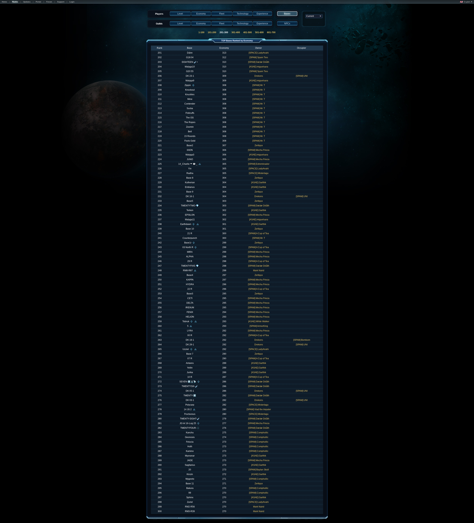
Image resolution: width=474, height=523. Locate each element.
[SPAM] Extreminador (258, 164)
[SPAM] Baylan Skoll (258, 469)
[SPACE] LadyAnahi (259, 53)
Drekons (258, 76)
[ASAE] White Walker (258, 321)
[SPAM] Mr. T (258, 85)
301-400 (235, 32)
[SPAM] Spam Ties (258, 57)
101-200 (212, 32)
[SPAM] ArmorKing (259, 326)
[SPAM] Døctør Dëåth (258, 62)
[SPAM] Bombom (301, 340)
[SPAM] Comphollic (258, 432)
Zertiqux (259, 145)
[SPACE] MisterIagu (258, 173)
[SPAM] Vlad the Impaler (259, 409)
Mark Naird (258, 270)
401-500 (247, 32)
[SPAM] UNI (302, 76)
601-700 (271, 32)
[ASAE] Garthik (258, 182)
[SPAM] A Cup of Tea (258, 233)
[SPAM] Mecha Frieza (258, 150)
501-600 (259, 32)
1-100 (201, 32)
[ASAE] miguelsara (258, 66)
